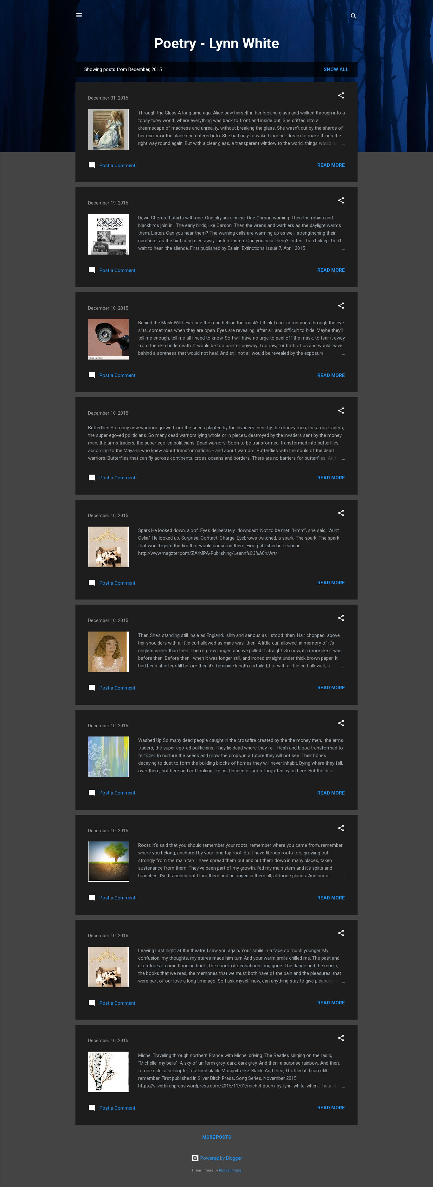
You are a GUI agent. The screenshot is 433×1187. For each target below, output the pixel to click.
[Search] (354, 17)
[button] (341, 96)
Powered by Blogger (220, 1158)
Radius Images (230, 1170)
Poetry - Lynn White (216, 43)
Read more (331, 165)
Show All (336, 69)
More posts (216, 1137)
